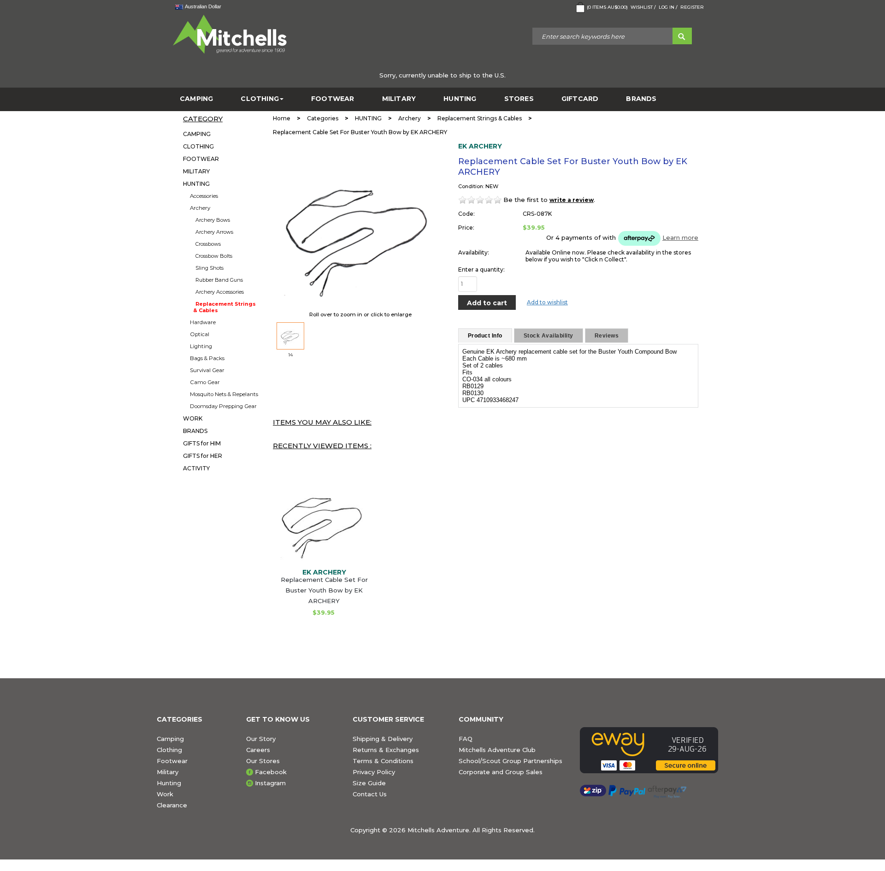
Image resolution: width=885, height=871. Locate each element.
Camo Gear (205, 382)
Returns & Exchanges (386, 749)
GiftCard (580, 99)
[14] (290, 336)
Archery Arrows (214, 232)
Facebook (271, 772)
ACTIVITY (196, 468)
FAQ (465, 738)
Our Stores (263, 760)
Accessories (204, 196)
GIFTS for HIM (202, 443)
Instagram (270, 783)
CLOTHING (260, 99)
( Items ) (607, 7)
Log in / (668, 7)
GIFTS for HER (202, 455)
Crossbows (208, 244)
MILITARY (399, 99)
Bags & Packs (207, 358)
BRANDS (641, 99)
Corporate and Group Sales (501, 772)
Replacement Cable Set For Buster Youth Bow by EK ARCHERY (324, 590)
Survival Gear (207, 370)
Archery (200, 208)
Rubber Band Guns (219, 280)
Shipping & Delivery (383, 738)
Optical (199, 334)
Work (165, 794)
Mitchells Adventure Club (497, 749)
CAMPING (196, 99)
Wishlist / (643, 7)
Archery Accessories (219, 292)
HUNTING (459, 99)
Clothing (169, 749)
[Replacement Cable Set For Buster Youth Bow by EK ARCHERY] (324, 517)
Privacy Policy (374, 772)
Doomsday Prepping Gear (223, 406)
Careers (258, 749)
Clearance (172, 805)
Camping (170, 738)
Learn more (680, 237)
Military (167, 772)
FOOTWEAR (332, 99)
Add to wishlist (547, 302)
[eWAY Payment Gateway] (654, 750)
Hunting (169, 783)
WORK (192, 418)
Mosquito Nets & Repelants (224, 394)
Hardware (203, 322)
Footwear (172, 760)
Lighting (201, 346)
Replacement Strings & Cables (224, 307)
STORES (519, 99)
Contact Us (370, 794)
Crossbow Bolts (213, 256)
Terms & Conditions (383, 760)
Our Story (261, 738)
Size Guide (369, 783)
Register (692, 7)
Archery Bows (212, 220)
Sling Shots (209, 268)
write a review (571, 199)
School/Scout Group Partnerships (510, 760)
